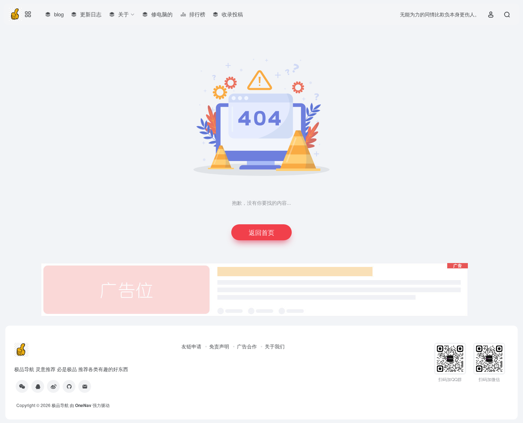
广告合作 (247, 346)
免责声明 (219, 346)
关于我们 (275, 346)
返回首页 (261, 232)
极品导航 (60, 405)
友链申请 (191, 346)
